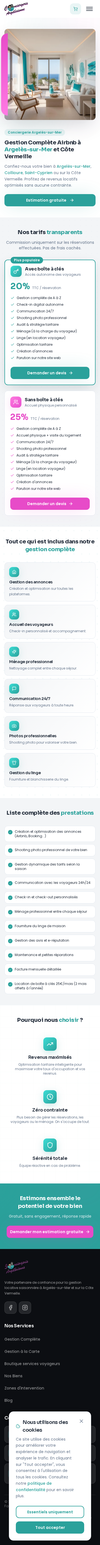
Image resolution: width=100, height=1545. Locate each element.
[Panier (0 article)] (75, 8)
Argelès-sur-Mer (74, 166)
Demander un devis (46, 373)
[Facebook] (10, 1307)
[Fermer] (81, 1421)
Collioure (13, 172)
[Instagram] (25, 1307)
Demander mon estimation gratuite (46, 1232)
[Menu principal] (89, 9)
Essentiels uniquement (50, 1512)
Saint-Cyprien (38, 172)
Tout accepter (50, 1527)
